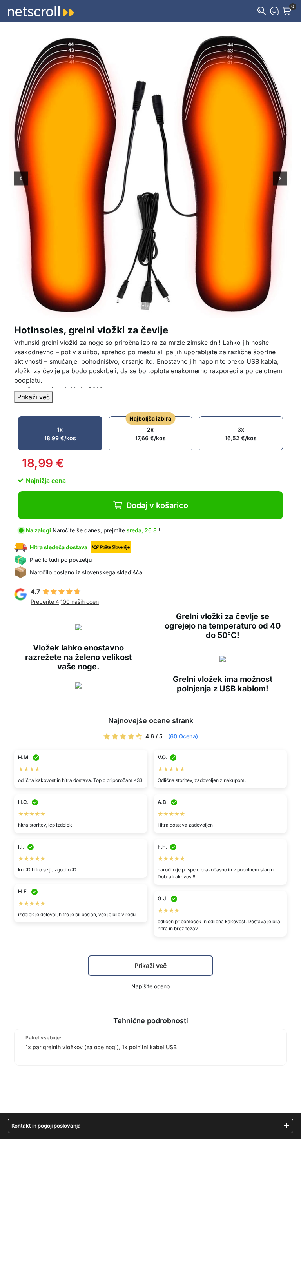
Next (280, 179)
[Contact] (274, 11)
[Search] (262, 11)
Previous (21, 179)
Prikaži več (33, 397)
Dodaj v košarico (157, 505)
